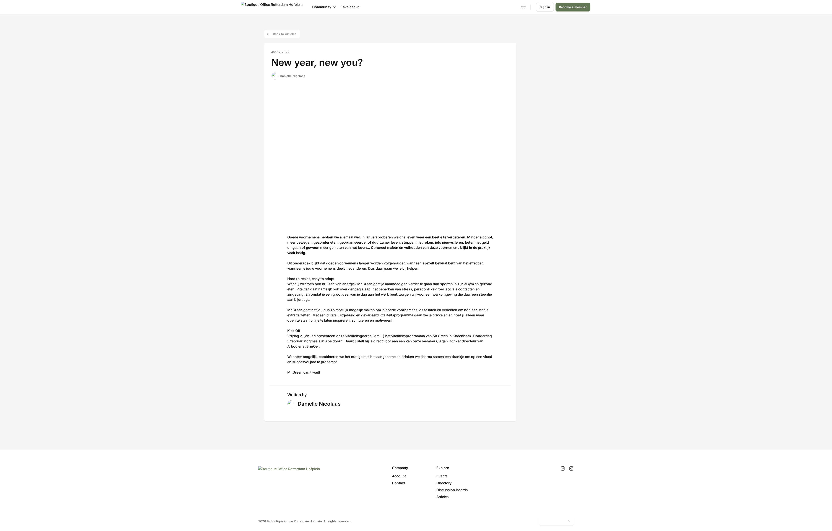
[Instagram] (571, 468)
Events (442, 476)
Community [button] (321, 7)
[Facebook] (562, 468)
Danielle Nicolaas (292, 76)
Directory (444, 483)
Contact (398, 483)
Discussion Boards (452, 490)
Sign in (545, 7)
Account (399, 476)
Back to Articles (284, 34)
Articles (442, 497)
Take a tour (350, 7)
